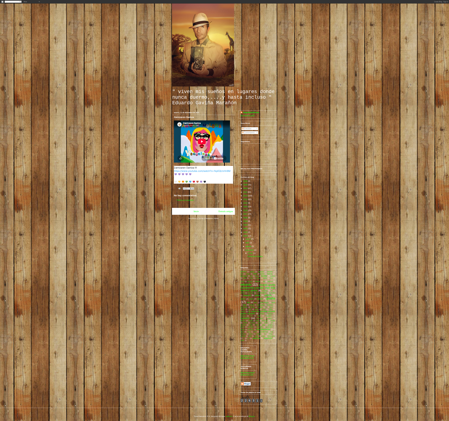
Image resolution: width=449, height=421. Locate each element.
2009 (245, 185)
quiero (243, 329)
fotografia (247, 295)
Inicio (196, 211)
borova (264, 276)
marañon (269, 316)
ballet (255, 274)
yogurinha (268, 338)
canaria (272, 276)
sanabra (250, 329)
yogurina (256, 338)
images (260, 307)
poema (270, 325)
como (242, 281)
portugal (250, 327)
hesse (253, 307)
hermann (270, 305)
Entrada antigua (226, 211)
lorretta (243, 316)
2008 (245, 181)
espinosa (251, 293)
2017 (245, 214)
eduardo (246, 284)
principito (269, 327)
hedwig (251, 305)
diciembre (250, 250)
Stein (251, 334)
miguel (250, 321)
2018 (245, 218)
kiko (270, 309)
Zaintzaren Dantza (255, 256)
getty (255, 302)
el (271, 291)
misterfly (265, 321)
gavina (260, 299)
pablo (257, 325)
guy (244, 305)
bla (251, 276)
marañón (245, 318)
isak (249, 309)
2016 (245, 210)
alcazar (261, 272)
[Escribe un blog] (186, 188)
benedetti (244, 276)
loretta (261, 314)
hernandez (244, 307)
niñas (260, 323)
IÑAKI (243, 309)
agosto (249, 246)
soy (271, 332)
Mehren (243, 321)
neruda (252, 323)
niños (266, 323)
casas (258, 278)
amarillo (270, 272)
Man (259, 316)
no (272, 323)
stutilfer (258, 334)
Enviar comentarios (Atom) (209, 218)
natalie (245, 323)
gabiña (268, 295)
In (266, 307)
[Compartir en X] (188, 188)
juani (263, 309)
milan (257, 321)
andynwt (229, 416)
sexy (242, 332)
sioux (249, 332)
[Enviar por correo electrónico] (184, 188)
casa (251, 278)
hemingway (260, 305)
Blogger (252, 416)
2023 (245, 236)
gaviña (270, 298)
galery (251, 299)
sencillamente (263, 329)
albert (252, 272)
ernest (243, 293)
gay (248, 302)
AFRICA (243, 272)
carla (244, 278)
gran (273, 302)
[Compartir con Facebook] (191, 188)
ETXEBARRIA (261, 293)
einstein (264, 291)
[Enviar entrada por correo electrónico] (179, 188)
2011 (245, 192)
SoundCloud (263, 332)
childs (265, 278)
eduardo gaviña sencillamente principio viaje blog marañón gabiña (258, 288)
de (264, 281)
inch (271, 307)
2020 (245, 225)
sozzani (243, 334)
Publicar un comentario (185, 200)
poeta (242, 327)
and (242, 274)
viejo (263, 336)
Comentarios (249, 133)
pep (263, 325)
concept (249, 281)
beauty (269, 274)
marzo (248, 239)
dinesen (270, 281)
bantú (262, 274)
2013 (245, 199)
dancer (257, 281)
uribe (250, 336)
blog (256, 276)
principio (260, 327)
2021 (245, 229)
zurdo (242, 340)
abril (248, 243)
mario (269, 318)
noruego (243, 325)
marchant (260, 318)
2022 (245, 232)
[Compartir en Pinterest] (193, 188)
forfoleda (272, 293)
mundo (273, 321)
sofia (255, 332)
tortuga (243, 336)
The (270, 334)
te (265, 334)
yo (248, 338)
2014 (245, 203)
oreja (250, 325)
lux (251, 316)
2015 (245, 207)
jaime (257, 309)
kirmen (243, 311)
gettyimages (264, 302)
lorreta (270, 314)
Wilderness (271, 336)
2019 (245, 221)
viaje (256, 336)
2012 (245, 196)
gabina (258, 295)
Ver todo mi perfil (247, 116)
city (271, 278)
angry (248, 274)
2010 (245, 188)
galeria (243, 299)
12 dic (250, 253)
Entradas (247, 129)
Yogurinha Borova (251, 112)
